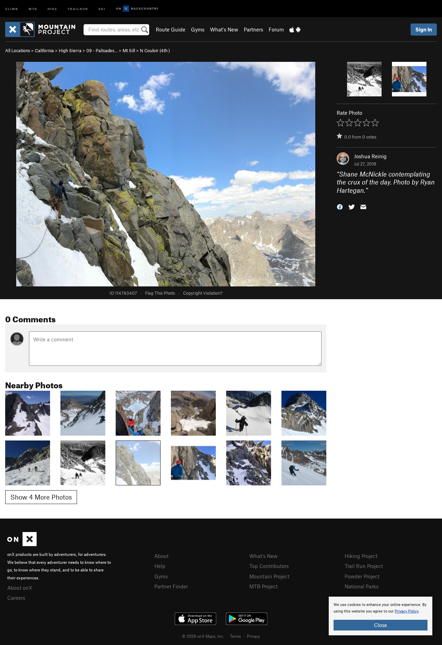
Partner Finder (171, 586)
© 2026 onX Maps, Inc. (203, 636)
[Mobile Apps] (294, 29)
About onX (19, 588)
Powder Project (362, 576)
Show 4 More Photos (41, 497)
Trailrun (78, 8)
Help (159, 566)
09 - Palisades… (102, 50)
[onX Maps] (22, 544)
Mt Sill (129, 50)
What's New (224, 29)
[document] (380, 615)
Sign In (423, 29)
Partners (253, 29)
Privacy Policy (407, 611)
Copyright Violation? (202, 293)
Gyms (197, 29)
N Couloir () (155, 50)
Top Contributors (269, 566)
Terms (235, 636)
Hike (52, 8)
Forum (276, 29)
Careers (16, 598)
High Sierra (70, 50)
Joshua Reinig (370, 156)
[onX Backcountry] (137, 9)
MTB (33, 8)
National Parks (361, 586)
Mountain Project (269, 576)
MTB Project (263, 586)
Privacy (253, 636)
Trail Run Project (364, 566)
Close (380, 625)
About (161, 556)
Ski (102, 8)
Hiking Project (361, 556)
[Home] (43, 29)
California (44, 50)
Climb (11, 8)
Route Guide (170, 29)
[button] (340, 206)
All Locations (17, 50)
